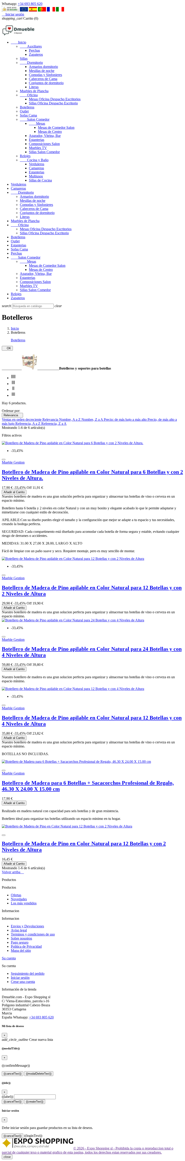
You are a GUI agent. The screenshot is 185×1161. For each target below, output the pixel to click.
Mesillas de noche (41, 71)
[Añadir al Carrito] (3, 459)
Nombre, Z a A (92, 419)
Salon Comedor (34, 119)
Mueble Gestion (13, 462)
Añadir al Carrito (14, 492)
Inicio (18, 42)
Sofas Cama (28, 115)
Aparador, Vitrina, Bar (45, 136)
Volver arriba (13, 872)
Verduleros (36, 164)
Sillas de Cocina (40, 180)
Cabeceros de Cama (43, 79)
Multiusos (36, 176)
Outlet (24, 111)
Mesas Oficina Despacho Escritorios (55, 99)
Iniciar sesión (20, 977)
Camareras (36, 168)
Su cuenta (9, 958)
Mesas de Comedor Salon (56, 127)
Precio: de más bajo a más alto (126, 419)
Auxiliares (31, 46)
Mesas (37, 123)
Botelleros (27, 107)
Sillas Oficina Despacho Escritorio (53, 103)
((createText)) (34, 1101)
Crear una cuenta (23, 982)
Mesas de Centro (50, 131)
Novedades (19, 899)
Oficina (29, 95)
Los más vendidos (24, 903)
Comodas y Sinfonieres (45, 75)
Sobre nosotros (21, 938)
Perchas (34, 50)
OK (7, 348)
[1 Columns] (13, 395)
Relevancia (12, 415)
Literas (34, 87)
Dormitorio (31, 62)
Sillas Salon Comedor (44, 152)
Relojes (25, 156)
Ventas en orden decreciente (22, 419)
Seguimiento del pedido (27, 973)
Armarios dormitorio (43, 67)
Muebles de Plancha (34, 91)
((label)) (7, 1097)
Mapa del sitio (21, 950)
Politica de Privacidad (26, 946)
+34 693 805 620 (30, 4)
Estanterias (36, 140)
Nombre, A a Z (70, 419)
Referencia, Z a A (54, 423)
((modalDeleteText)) (38, 1073)
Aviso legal (19, 930)
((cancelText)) (12, 1073)
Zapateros (36, 54)
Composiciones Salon (44, 144)
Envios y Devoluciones (27, 926)
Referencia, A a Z (28, 423)
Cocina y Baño (34, 160)
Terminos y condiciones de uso (33, 934)
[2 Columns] (13, 389)
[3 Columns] (13, 384)
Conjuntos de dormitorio (46, 83)
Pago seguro (19, 942)
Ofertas (16, 895)
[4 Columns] (13, 378)
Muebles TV (38, 148)
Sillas (24, 58)
